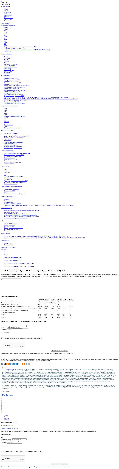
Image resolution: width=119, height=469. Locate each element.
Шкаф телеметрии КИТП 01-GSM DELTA (15, 213)
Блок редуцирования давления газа (13, 228)
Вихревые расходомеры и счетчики (13, 137)
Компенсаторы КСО (9, 191)
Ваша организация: (6, 326)
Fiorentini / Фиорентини (10, 67)
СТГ (5, 173)
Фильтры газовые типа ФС (11, 81)
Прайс (5, 13)
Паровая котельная (9, 163)
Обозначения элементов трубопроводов (15, 193)
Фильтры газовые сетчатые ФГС (13, 82)
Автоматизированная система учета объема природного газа (20, 215)
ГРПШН (6, 29)
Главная (6, 9)
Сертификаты (7, 15)
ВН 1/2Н (6, 122)
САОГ (5, 175)
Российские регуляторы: (10, 56)
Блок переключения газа (10, 223)
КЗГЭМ (6, 117)
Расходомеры (7, 140)
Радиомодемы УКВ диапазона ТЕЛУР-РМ (15, 218)
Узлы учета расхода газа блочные (13, 146)
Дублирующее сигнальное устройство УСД (16, 181)
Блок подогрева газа (9, 225)
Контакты (6, 21)
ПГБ (5, 44)
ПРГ (5, 38)
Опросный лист (8, 51)
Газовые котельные (9, 158)
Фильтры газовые (5, 75)
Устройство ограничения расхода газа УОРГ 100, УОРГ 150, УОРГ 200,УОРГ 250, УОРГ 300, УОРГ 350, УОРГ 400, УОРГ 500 (38, 205)
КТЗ (5, 119)
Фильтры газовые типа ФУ (11, 93)
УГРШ (6, 32)
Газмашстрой (10, 369)
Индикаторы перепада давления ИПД (14, 87)
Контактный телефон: (7, 327)
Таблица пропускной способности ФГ (14, 103)
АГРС (2, 220)
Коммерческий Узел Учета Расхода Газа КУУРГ (17, 136)
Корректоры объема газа (10, 143)
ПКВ (5, 110)
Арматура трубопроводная (8, 196)
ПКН (5, 108)
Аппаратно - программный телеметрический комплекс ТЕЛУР (21, 216)
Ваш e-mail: (4, 329)
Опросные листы (8, 18)
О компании (7, 12)
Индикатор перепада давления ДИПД (14, 90)
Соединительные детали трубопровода (11, 186)
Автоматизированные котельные (13, 162)
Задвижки (6, 199)
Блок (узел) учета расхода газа (12, 229)
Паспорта (3, 249)
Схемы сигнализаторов (10, 184)
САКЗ (5, 170)
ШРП (5, 30)
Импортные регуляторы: (10, 64)
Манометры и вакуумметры (8, 247)
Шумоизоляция (5, 240)
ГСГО (5, 33)
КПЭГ (5, 114)
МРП (5, 36)
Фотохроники (8, 19)
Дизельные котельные (10, 160)
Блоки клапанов (8, 125)
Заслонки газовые (9, 202)
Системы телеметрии (6, 208)
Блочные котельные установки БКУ (14, 155)
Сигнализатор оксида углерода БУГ (14, 176)
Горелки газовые (5, 233)
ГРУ (5, 41)
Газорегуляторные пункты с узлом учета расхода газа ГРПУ (20, 47)
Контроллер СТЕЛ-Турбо (11, 212)
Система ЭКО (8, 178)
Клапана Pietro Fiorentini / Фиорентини (14, 116)
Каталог (6, 10)
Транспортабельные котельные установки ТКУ (17, 153)
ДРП (5, 35)
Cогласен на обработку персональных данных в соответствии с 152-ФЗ (22, 338)
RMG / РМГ (7, 73)
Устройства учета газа (7, 130)
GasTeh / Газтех (8, 71)
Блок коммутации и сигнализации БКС (15, 182)
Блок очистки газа (9, 226)
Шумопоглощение (9, 245)
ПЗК (5, 120)
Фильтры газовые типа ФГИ (12, 84)
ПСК (5, 123)
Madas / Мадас (8, 68)
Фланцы (6, 192)
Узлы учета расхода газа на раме (13, 148)
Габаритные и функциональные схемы (14, 48)
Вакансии (6, 16)
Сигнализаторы (5, 166)
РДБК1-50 (6, 61)
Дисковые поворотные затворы (12, 203)
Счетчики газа (8, 139)
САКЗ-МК (7, 172)
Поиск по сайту (5, 23)
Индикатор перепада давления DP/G (14, 96)
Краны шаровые (8, 200)
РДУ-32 (6, 62)
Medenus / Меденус (9, 70)
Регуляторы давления (6, 54)
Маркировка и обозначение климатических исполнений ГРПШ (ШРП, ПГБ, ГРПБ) (27, 49)
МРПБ (5, 45)
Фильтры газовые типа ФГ (11, 78)
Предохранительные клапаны (9, 106)
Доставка (6, 418)
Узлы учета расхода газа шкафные (13, 142)
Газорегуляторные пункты (8, 25)
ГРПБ (5, 42)
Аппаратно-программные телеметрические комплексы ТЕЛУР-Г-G (22, 210)
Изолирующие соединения (11, 189)
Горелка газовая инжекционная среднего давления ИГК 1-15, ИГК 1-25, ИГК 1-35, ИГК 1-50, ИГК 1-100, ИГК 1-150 (36, 236)
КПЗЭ (5, 113)
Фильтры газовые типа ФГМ (12, 91)
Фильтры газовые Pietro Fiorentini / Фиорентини (17, 85)
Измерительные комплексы (11, 133)
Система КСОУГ (8, 179)
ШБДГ (5, 39)
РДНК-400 (7, 58)
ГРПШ (6, 28)
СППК (6, 126)
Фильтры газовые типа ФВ (11, 88)
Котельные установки (7, 150)
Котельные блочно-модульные (12, 156)
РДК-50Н (6, 59)
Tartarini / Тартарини (9, 65)
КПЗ (5, 111)
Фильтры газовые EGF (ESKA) (12, 101)
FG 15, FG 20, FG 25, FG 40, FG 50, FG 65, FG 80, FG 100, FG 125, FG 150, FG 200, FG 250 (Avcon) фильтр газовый (36, 97)
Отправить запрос (6, 6)
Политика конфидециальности (9, 428)
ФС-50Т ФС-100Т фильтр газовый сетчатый (16, 100)
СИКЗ (5, 169)
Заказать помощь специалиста (59, 350)
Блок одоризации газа (10, 231)
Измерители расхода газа (11, 145)
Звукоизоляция (8, 243)
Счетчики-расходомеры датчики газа (14, 134)
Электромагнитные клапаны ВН (13, 127)
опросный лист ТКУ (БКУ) (11, 159)
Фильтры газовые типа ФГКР (12, 80)
